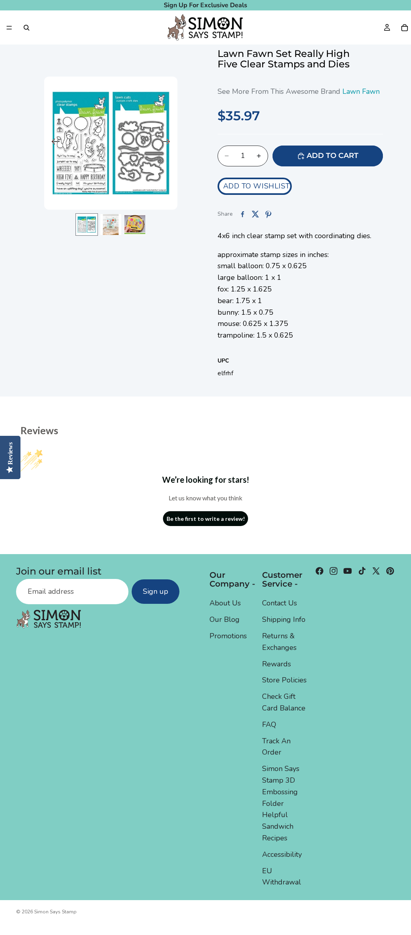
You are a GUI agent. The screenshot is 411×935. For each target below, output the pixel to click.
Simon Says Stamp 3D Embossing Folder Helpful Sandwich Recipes (280, 803)
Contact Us (279, 603)
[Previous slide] (53, 143)
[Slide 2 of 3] (110, 224)
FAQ (269, 724)
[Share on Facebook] (242, 214)
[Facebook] (319, 571)
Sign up (155, 591)
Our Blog (225, 619)
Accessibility (282, 854)
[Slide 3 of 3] (134, 224)
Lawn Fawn (361, 91)
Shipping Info (283, 619)
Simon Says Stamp (55, 912)
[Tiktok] (362, 571)
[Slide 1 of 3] (86, 224)
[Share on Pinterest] (268, 214)
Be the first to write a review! (206, 518)
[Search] (26, 27)
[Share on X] (255, 214)
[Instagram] (333, 571)
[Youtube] (347, 571)
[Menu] (9, 27)
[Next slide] (168, 143)
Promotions (228, 636)
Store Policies (284, 680)
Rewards (276, 663)
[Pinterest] (390, 571)
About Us (225, 603)
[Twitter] (376, 571)
